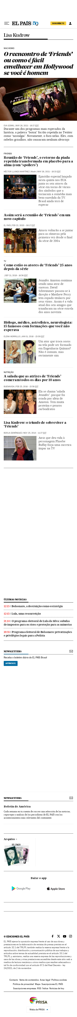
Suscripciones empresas (24, 988)
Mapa (37, 984)
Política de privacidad (23, 984)
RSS (39, 988)
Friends (8, 154)
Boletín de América (17, 806)
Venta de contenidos (29, 980)
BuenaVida (9, 386)
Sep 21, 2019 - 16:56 (16, 275)
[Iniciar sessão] (70, 23)
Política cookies (59, 980)
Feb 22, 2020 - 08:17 (23, 225)
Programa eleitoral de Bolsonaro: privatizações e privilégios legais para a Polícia (38, 633)
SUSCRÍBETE (58, 23)
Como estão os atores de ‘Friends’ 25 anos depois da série (38, 267)
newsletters (12, 651)
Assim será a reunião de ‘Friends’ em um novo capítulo (37, 217)
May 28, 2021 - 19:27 (27, 125)
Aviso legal (45, 980)
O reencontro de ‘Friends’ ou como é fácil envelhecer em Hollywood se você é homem (38, 63)
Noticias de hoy (56, 988)
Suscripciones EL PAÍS (52, 984)
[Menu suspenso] (7, 23)
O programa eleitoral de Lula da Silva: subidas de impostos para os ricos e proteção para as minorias (38, 622)
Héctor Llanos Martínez (17, 171)
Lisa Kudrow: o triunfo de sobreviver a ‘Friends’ (35, 424)
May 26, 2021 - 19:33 (49, 171)
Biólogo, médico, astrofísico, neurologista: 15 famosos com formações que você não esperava (38, 326)
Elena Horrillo (12, 336)
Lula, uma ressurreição (26, 613)
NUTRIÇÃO (9, 372)
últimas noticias (15, 599)
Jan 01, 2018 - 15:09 (32, 336)
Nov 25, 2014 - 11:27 (34, 433)
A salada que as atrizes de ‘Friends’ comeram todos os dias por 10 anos (32, 378)
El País (7, 225)
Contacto (13, 980)
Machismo (9, 48)
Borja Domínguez (13, 433)
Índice (45, 988)
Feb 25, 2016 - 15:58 (27, 386)
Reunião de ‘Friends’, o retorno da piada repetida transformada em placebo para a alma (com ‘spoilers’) (38, 161)
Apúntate (10, 663)
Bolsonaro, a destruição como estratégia (37, 606)
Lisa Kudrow (17, 35)
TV (5, 261)
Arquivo (9, 839)
